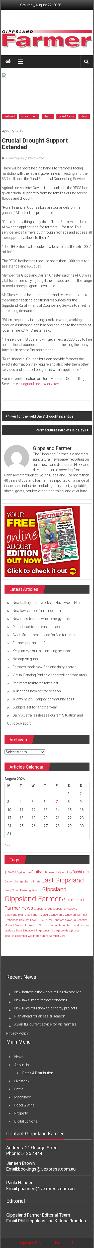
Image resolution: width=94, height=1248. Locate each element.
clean (27, 881)
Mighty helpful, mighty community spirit (43, 699)
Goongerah (55, 914)
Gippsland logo (43, 908)
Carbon (9, 881)
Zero (62, 936)
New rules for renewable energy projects (44, 619)
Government (29, 116)
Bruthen (37, 872)
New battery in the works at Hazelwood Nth (46, 603)
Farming (25, 890)
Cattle (18, 1089)
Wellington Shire (38, 936)
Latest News (66, 116)
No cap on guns (25, 659)
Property (21, 1113)
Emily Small (12, 890)
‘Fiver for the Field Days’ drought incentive (40, 416)
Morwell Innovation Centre (31, 925)
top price (74, 930)
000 (14, 872)
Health (48, 116)
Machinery (22, 1097)
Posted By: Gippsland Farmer (25, 158)
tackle (64, 930)
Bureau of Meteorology (58, 872)
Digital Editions (25, 1121)
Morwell (9, 925)
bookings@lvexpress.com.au (47, 1169)
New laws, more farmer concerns (39, 611)
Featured (9, 116)
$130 (8, 872)
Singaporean (43, 930)
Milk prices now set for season (37, 691)
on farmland (71, 925)
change (18, 881)
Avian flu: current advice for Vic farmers (44, 635)
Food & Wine (24, 1105)
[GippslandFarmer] (8, 61)
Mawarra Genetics (76, 920)
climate (35, 881)
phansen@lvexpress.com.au (46, 1188)
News (84, 116)
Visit (24, 936)
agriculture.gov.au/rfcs (41, 384)
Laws (33, 920)
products (10, 930)
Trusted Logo (13, 936)
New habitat (55, 925)
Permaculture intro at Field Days (61, 430)
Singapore (29, 930)
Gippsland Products (65, 908)
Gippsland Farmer (33, 899)
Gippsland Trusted (36, 914)
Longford (58, 920)
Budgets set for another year (35, 707)
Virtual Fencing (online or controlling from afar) (50, 675)
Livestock (21, 1081)
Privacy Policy (17, 1033)
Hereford (24, 920)
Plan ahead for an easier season (38, 627)
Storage (55, 930)
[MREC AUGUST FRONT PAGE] (42, 541)
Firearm (36, 890)
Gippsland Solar (14, 914)
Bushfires (81, 872)
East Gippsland (62, 880)
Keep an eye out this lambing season (41, 651)
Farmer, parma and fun (31, 643)
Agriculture (24, 872)
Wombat (54, 936)
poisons (84, 925)
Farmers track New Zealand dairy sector (44, 667)
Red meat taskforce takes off (35, 683)
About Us (21, 1065)
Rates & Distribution (37, 1073)
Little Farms (45, 920)
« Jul (8, 844)
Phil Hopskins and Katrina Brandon (52, 1220)
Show (19, 930)
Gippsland (54, 889)
